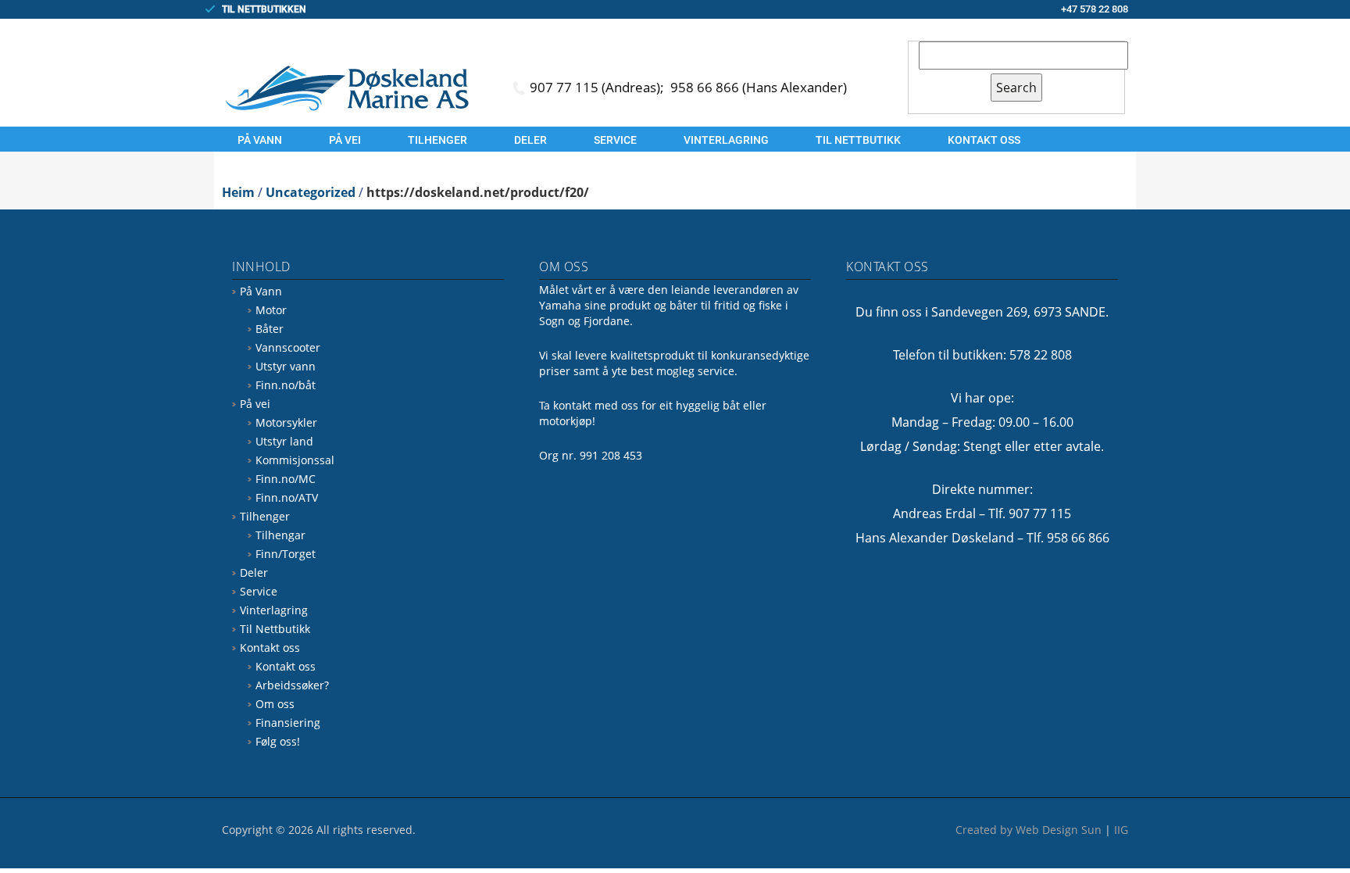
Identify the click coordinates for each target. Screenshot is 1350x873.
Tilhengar (280, 535)
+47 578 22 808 (1094, 9)
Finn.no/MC (285, 478)
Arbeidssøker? (292, 685)
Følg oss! (277, 741)
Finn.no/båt (285, 384)
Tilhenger (437, 139)
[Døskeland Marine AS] (347, 87)
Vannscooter (287, 347)
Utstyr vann (285, 366)
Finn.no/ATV (286, 497)
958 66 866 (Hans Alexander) (758, 87)
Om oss (275, 703)
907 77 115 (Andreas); (598, 87)
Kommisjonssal (294, 460)
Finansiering (287, 722)
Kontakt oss (984, 139)
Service (615, 139)
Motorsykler (286, 422)
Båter (269, 328)
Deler (530, 139)
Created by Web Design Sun (1028, 829)
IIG (1121, 829)
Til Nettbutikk (858, 139)
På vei (345, 139)
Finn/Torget (285, 553)
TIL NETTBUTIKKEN (264, 9)
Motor (271, 309)
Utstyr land (284, 441)
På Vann (260, 139)
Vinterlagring (726, 139)
